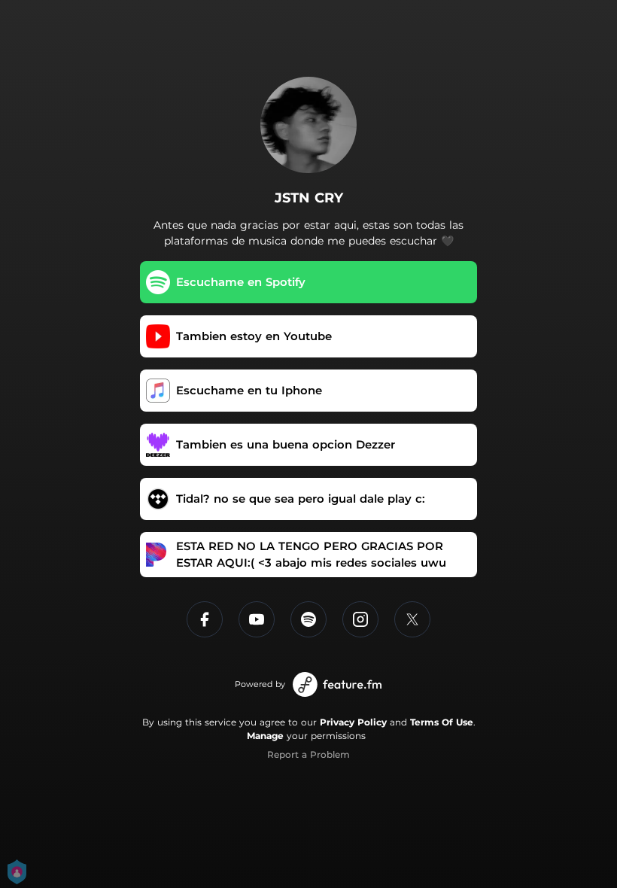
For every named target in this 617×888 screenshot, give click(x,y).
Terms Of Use (441, 722)
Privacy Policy (353, 722)
